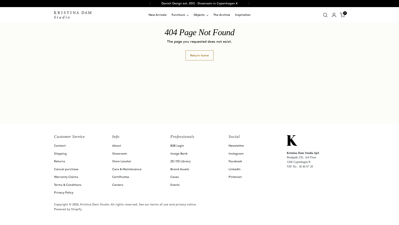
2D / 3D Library (180, 161)
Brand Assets (179, 169)
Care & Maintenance (127, 169)
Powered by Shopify (68, 209)
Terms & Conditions (67, 185)
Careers (117, 185)
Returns (59, 161)
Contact (60, 145)
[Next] (249, 3)
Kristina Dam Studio (94, 204)
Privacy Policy (63, 192)
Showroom (119, 153)
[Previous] (150, 3)
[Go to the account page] (334, 15)
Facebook (235, 161)
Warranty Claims (66, 177)
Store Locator (121, 161)
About (116, 145)
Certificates (120, 177)
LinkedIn (235, 169)
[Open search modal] (325, 15)
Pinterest (235, 177)
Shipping (60, 153)
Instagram (236, 153)
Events (175, 185)
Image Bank (179, 153)
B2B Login (177, 145)
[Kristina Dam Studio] (72, 15)
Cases (174, 177)
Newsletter (236, 145)
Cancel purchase (66, 169)
